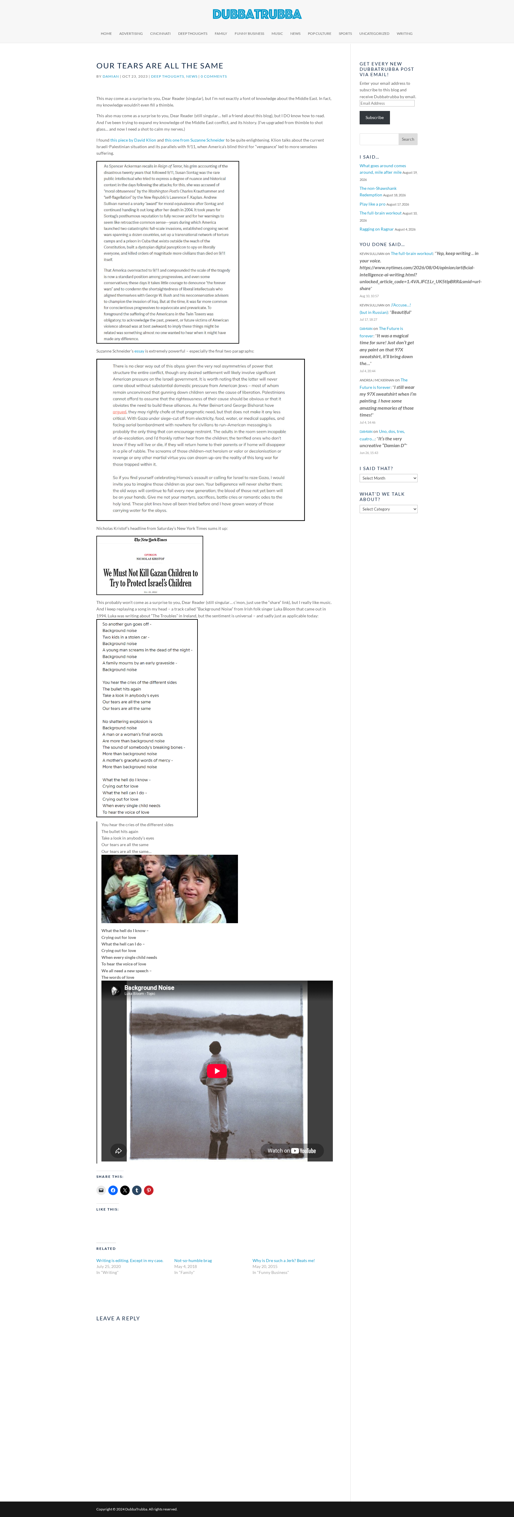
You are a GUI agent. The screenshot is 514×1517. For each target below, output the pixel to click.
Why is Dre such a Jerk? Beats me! (284, 1260)
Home (106, 34)
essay (139, 350)
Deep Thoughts (192, 34)
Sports (345, 34)
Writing (405, 34)
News (295, 34)
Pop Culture (319, 34)
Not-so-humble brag (193, 1260)
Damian (111, 76)
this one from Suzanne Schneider (195, 140)
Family (221, 34)
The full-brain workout (381, 212)
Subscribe (375, 117)
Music (277, 34)
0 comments (214, 76)
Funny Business (249, 34)
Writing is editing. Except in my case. (129, 1260)
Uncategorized (374, 34)
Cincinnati (160, 34)
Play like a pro (373, 203)
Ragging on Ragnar (377, 228)
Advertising (131, 34)
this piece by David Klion (133, 140)
